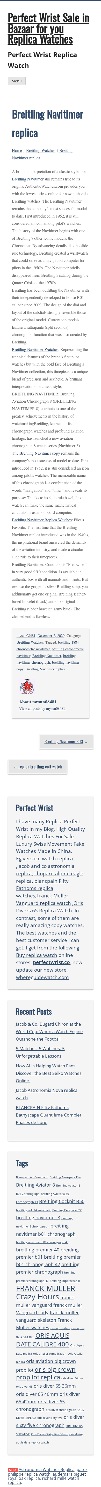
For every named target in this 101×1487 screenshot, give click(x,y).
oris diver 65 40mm (37, 1394)
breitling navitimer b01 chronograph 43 (42, 1242)
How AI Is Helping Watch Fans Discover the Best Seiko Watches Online (49, 1073)
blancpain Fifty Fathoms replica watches (42, 888)
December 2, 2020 (51, 635)
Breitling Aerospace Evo (65, 1177)
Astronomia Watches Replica (47, 1469)
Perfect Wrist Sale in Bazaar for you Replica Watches (48, 28)
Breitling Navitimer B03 (64, 741)
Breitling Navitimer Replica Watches (42, 519)
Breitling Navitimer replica (45, 669)
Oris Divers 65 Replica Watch (49, 907)
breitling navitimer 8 (38, 1217)
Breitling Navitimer (28, 178)
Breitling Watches (40, 150)
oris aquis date (60, 1328)
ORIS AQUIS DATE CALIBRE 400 (42, 1339)
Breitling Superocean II (65, 1281)
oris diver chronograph (61, 1410)
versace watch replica (48, 858)
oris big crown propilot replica (46, 1373)
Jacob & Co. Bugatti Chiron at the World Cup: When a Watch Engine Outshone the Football (49, 1031)
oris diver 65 (24, 1386)
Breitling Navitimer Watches (35, 349)
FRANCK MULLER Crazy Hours (45, 1292)
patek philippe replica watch (48, 1472)
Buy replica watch (36, 955)
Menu (17, 81)
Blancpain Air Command (32, 1177)
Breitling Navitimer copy (39, 453)
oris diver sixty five (49, 1418)
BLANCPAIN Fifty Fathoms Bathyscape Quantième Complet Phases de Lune (48, 1114)
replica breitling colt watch (40, 767)
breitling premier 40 (37, 1250)
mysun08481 (26, 635)
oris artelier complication (49, 1353)
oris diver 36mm (72, 1378)
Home (17, 150)
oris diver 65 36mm (55, 1386)
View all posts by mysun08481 (42, 708)
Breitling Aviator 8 (35, 1185)
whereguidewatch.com (42, 977)
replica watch (40, 1442)
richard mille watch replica (43, 1480)
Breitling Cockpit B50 (61, 1201)
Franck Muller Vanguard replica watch (43, 899)
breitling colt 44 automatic (33, 1210)
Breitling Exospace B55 (67, 1210)
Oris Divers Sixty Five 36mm (49, 1434)
